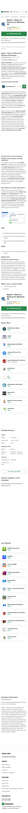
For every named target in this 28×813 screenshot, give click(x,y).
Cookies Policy (5, 786)
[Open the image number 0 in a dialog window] (13, 218)
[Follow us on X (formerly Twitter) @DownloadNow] (6, 799)
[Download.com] (5, 12)
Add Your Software (6, 767)
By (12, 27)
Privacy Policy (5, 780)
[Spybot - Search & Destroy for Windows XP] (3, 24)
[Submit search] (11, 12)
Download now (15, 34)
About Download (6, 764)
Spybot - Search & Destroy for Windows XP (15, 22)
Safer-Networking (7, 699)
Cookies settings (6, 791)
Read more (15, 59)
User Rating (10, 29)
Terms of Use (5, 783)
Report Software (15, 471)
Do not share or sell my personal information (12, 788)
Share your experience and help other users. (13, 42)
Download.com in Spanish (8, 772)
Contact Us (4, 770)
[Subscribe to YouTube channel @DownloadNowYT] (9, 799)
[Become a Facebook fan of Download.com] (3, 799)
